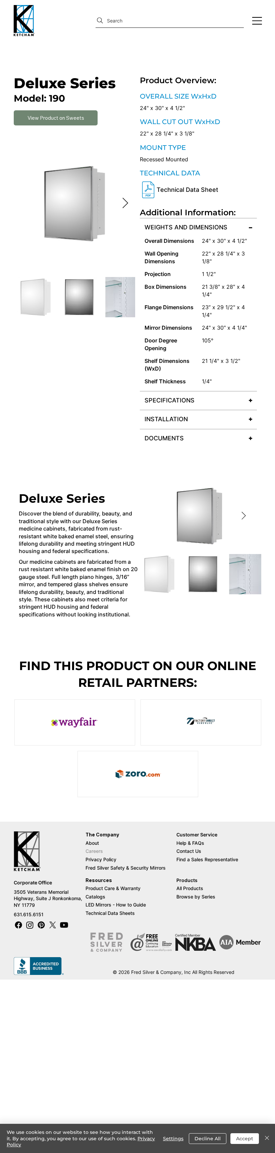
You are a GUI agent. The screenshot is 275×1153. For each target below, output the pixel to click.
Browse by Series (195, 896)
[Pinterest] (41, 925)
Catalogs (95, 896)
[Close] (267, 1138)
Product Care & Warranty (113, 888)
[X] (52, 925)
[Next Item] (125, 203)
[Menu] (257, 21)
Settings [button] (173, 1139)
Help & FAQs (190, 843)
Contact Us (188, 851)
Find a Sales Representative (207, 859)
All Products (189, 888)
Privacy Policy (101, 859)
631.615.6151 (29, 914)
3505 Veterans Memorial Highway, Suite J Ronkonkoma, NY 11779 (48, 898)
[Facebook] (18, 925)
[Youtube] (64, 925)
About (92, 843)
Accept (244, 1139)
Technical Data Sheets (110, 913)
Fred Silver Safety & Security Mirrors (126, 868)
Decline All (208, 1139)
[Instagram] (30, 925)
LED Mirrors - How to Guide (116, 905)
